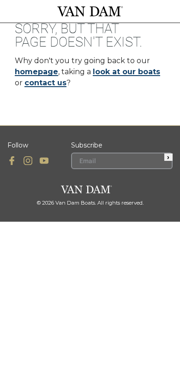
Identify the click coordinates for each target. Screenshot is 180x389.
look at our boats (126, 71)
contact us (45, 82)
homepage (36, 71)
